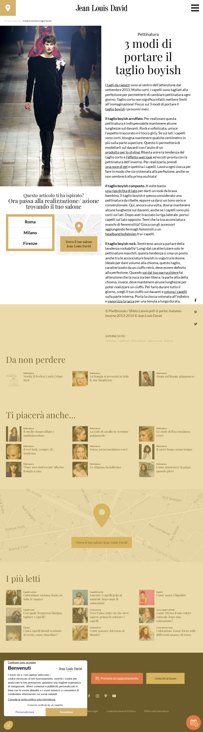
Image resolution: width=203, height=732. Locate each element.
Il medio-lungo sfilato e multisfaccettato (38, 433)
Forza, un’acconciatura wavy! (109, 449)
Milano (30, 232)
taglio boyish (115, 109)
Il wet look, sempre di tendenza (38, 451)
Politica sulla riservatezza (156, 711)
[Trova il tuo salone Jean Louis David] (8, 8)
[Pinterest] (195, 312)
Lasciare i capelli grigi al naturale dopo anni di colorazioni (106, 599)
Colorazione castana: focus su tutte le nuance (42, 597)
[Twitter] (195, 323)
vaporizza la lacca (121, 301)
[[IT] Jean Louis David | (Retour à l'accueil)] (101, 8)
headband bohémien (121, 234)
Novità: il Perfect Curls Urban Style (42, 378)
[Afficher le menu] (195, 8)
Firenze (30, 243)
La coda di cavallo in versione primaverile (109, 433)
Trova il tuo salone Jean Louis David (78, 244)
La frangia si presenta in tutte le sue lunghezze (109, 378)
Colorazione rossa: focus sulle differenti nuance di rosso (176, 633)
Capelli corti (123, 340)
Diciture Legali (91, 711)
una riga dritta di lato (121, 191)
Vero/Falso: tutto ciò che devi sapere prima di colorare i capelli (109, 617)
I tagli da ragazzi (117, 85)
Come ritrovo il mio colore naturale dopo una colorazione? (173, 617)
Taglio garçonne (154, 340)
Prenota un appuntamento (119, 678)
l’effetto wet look (139, 157)
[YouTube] (114, 696)
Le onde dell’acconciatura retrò (173, 433)
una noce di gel (116, 166)
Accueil (7, 21)
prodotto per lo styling (122, 152)
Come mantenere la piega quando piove (173, 469)
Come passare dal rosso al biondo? (107, 633)
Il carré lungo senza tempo (174, 449)
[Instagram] (97, 696)
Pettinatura (110, 340)
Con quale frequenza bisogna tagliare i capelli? (42, 615)
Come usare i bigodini (171, 595)
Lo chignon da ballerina (105, 467)
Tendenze (168, 340)
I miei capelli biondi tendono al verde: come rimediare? (42, 633)
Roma (30, 221)
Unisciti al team (165, 678)
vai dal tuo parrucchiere (160, 272)
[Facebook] (195, 300)
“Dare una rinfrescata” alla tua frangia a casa (43, 469)
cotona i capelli (175, 291)
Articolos (16, 21)
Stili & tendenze (138, 340)
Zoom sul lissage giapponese (175, 376)
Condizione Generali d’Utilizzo (121, 711)
